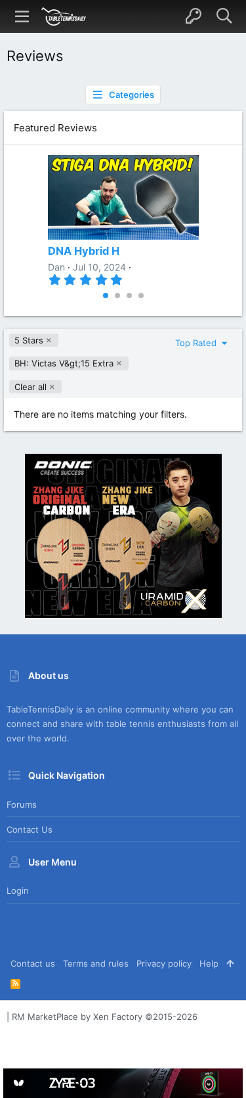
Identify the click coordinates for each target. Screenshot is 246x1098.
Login (18, 890)
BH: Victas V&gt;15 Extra (63, 363)
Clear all (30, 387)
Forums (22, 804)
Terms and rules (96, 963)
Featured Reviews (55, 127)
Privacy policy (164, 963)
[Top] (229, 963)
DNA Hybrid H (83, 250)
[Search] (224, 16)
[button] (22, 16)
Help (208, 963)
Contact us (29, 829)
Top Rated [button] (197, 343)
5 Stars (28, 340)
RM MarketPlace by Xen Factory (104, 1016)
